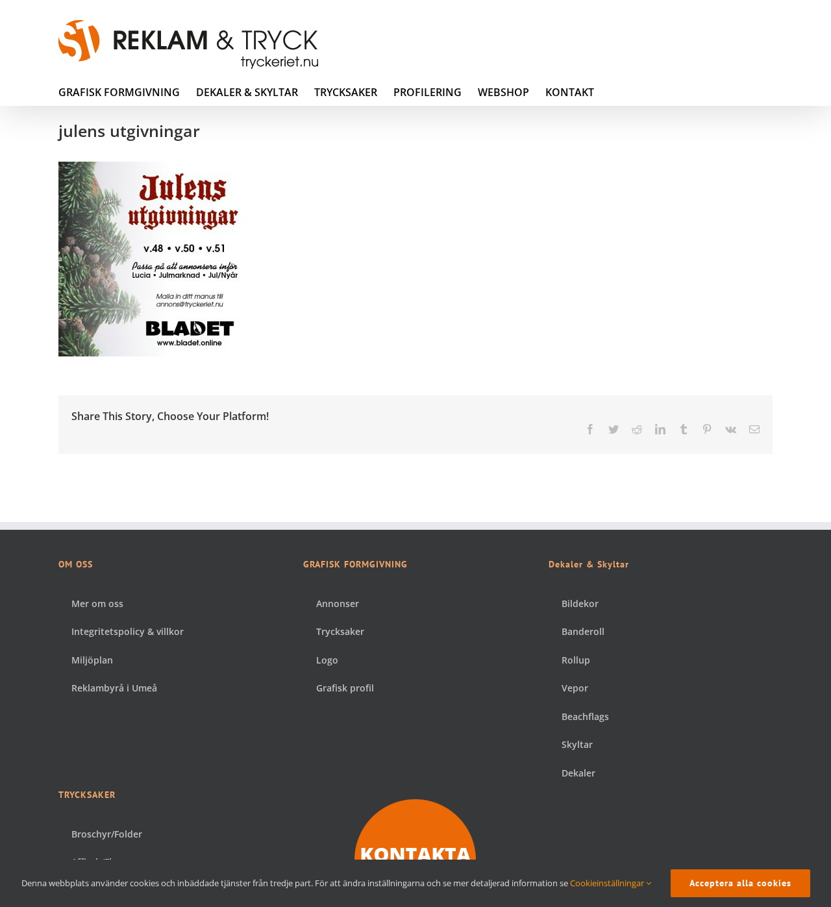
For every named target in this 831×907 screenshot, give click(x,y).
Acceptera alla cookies (740, 883)
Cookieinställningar (608, 883)
